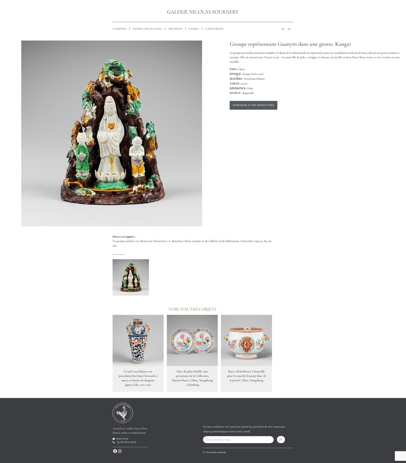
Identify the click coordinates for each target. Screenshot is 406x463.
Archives (175, 28)
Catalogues (214, 28)
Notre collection (147, 28)
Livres (194, 28)
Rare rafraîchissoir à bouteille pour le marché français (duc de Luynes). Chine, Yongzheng (246, 376)
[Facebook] (115, 451)
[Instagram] (119, 451)
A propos (119, 28)
